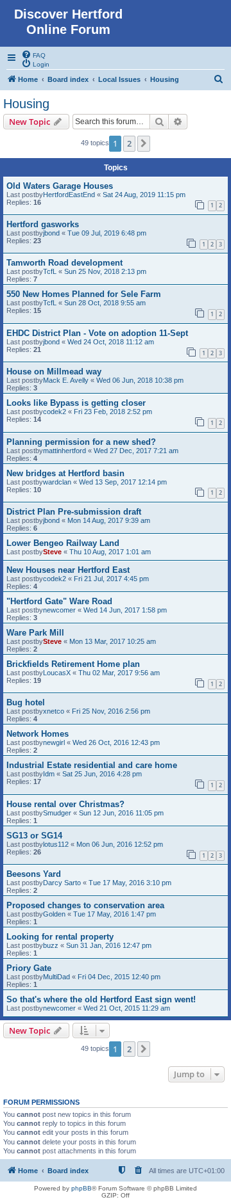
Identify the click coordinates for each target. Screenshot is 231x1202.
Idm (49, 774)
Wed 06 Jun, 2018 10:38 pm (140, 380)
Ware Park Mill (35, 632)
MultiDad (56, 977)
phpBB (81, 1188)
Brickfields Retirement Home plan (73, 664)
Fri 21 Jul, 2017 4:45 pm (111, 578)
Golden (54, 914)
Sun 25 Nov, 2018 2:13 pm (105, 271)
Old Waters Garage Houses (59, 186)
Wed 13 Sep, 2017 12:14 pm (123, 482)
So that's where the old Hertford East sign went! (101, 999)
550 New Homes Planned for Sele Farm (83, 294)
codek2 (54, 411)
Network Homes (37, 734)
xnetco (53, 711)
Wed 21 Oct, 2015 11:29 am (126, 1008)
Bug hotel (25, 702)
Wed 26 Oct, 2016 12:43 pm (116, 742)
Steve (52, 552)
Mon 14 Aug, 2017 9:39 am (108, 520)
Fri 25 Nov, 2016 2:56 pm (111, 711)
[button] (143, 143)
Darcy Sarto (62, 882)
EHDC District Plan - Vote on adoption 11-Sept (97, 333)
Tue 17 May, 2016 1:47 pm (114, 914)
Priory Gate (28, 968)
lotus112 (56, 844)
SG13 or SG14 (34, 835)
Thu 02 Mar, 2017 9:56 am (119, 673)
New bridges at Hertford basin (65, 473)
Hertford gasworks (42, 224)
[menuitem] (33, 54)
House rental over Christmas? (65, 804)
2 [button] (129, 143)
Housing (26, 104)
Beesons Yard (33, 874)
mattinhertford (64, 450)
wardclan (57, 482)
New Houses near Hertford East (68, 570)
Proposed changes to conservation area (85, 905)
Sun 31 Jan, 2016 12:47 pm (108, 945)
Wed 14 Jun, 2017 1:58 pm (125, 610)
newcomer (59, 610)
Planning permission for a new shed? (81, 442)
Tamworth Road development (64, 263)
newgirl (54, 742)
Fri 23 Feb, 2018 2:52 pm (113, 411)
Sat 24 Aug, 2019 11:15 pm (144, 194)
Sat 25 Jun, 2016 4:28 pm (102, 774)
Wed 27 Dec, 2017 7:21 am (136, 450)
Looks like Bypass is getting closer (76, 403)
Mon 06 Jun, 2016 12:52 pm (119, 844)
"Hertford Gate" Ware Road (59, 601)
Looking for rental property (60, 937)
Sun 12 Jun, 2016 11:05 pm (121, 813)
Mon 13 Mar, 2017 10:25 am (112, 641)
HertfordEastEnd (69, 194)
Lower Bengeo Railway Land (62, 543)
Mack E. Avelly (66, 380)
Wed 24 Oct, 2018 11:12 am (110, 342)
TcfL (49, 271)
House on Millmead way (53, 371)
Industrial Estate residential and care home (91, 765)
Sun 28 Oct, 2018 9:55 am (105, 303)
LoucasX (57, 673)
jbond (51, 233)
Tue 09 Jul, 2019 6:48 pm (106, 233)
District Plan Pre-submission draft (73, 512)
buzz (50, 945)
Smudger (57, 813)
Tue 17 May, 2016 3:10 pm (130, 882)
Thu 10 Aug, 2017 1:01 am (110, 552)
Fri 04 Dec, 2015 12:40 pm (119, 977)
